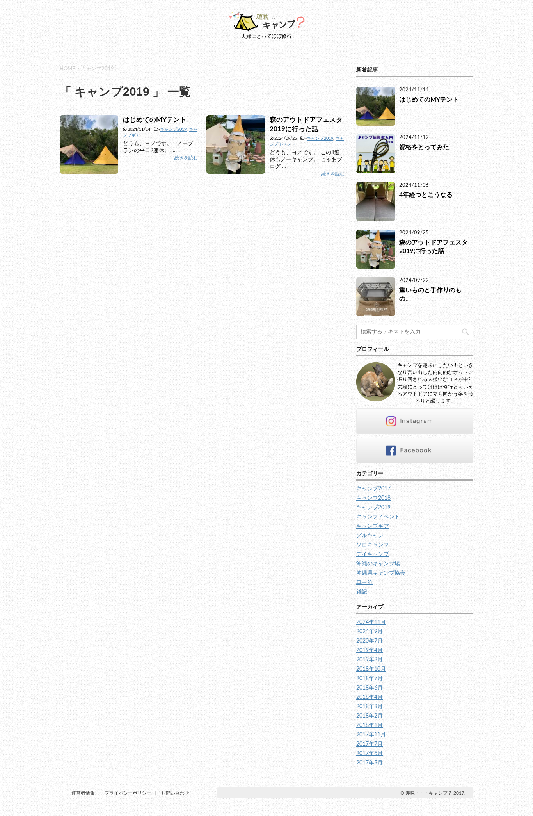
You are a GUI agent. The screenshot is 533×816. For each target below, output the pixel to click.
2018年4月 (369, 697)
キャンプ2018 (373, 498)
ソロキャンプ (372, 545)
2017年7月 (369, 744)
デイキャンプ (372, 554)
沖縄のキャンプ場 (378, 564)
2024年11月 (371, 622)
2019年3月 (369, 660)
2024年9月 (369, 631)
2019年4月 (369, 650)
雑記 (361, 592)
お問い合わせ (175, 793)
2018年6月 (369, 688)
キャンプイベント (378, 517)
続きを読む (186, 157)
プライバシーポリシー (128, 793)
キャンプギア (372, 526)
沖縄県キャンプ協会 (380, 573)
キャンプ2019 (173, 129)
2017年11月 (371, 735)
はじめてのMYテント (155, 119)
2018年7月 (369, 678)
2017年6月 (369, 753)
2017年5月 (369, 763)
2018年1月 (369, 725)
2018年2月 (369, 716)
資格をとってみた (424, 147)
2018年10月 (371, 669)
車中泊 (364, 582)
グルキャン (370, 535)
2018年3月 (369, 706)
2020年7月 (369, 641)
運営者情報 (83, 793)
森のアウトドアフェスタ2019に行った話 (433, 246)
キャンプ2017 (373, 489)
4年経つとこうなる (426, 195)
